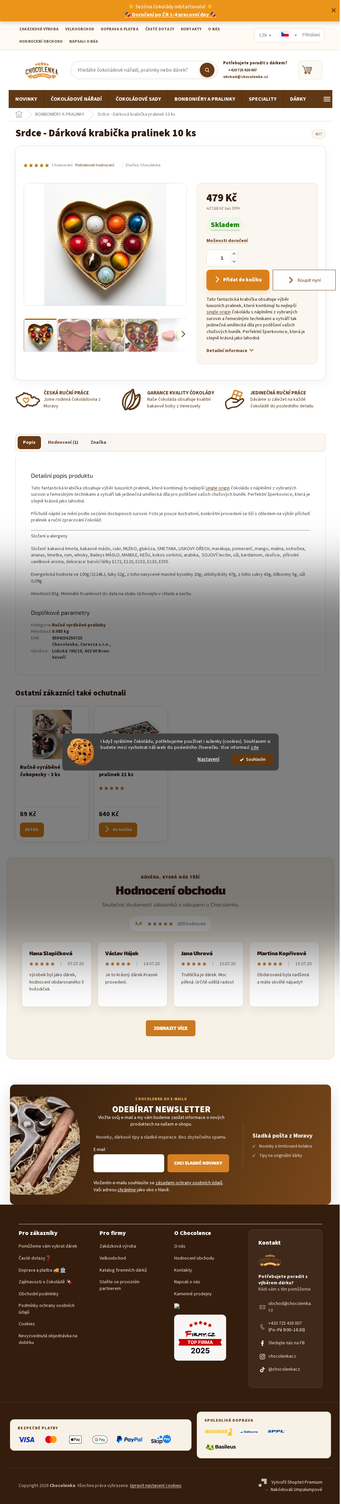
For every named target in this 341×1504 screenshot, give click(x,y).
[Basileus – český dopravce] (220, 1447)
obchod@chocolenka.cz (290, 1307)
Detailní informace (226, 350)
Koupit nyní (309, 280)
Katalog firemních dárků (123, 1270)
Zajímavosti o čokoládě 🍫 (45, 1282)
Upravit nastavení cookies (155, 1485)
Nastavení (208, 759)
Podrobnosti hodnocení (94, 165)
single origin (218, 312)
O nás (179, 1246)
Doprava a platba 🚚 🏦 (42, 1270)
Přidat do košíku (242, 279)
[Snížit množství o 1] (234, 261)
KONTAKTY (191, 29)
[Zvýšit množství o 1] (234, 254)
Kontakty (183, 1270)
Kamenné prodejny (193, 1294)
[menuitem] (26, 99)
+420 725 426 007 (285, 1323)
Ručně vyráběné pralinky (79, 625)
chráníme (127, 1190)
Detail (32, 830)
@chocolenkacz (284, 1369)
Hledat (207, 70)
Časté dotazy (159, 29)
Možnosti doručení (227, 241)
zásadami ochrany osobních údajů (189, 1183)
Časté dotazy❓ (35, 1258)
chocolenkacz (282, 1356)
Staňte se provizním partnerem (120, 1285)
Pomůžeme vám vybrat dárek (48, 1246)
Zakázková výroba (118, 1246)
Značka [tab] (98, 442)
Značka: (143, 165)
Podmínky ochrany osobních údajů (47, 1309)
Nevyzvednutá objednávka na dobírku (48, 1339)
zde (255, 747)
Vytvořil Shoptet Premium (296, 1482)
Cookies (27, 1324)
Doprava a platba (120, 29)
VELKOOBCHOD (79, 29)
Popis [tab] (29, 442)
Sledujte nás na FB (286, 1343)
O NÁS (214, 29)
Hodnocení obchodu (41, 41)
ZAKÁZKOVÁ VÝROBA (39, 29)
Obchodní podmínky (39, 1294)
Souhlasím (256, 759)
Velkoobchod (113, 1258)
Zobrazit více (170, 1028)
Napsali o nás (83, 41)
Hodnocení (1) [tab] (63, 442)
